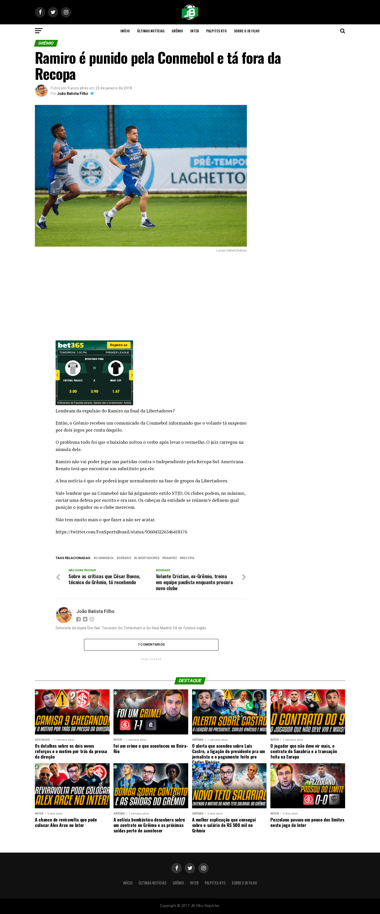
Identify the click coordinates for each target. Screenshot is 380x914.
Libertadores (147, 558)
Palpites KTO (216, 30)
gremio (125, 558)
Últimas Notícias (150, 30)
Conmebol (105, 558)
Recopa (188, 558)
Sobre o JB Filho (247, 30)
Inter (194, 30)
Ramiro (170, 558)
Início (125, 30)
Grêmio (177, 30)
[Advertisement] (141, 296)
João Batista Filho (72, 93)
